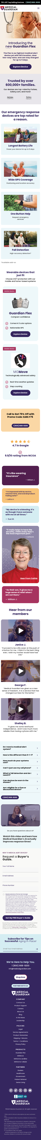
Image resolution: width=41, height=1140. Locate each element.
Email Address (8, 876)
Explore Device (20, 66)
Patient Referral (20, 1079)
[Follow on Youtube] (30, 1090)
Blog (20, 1015)
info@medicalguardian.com (20, 969)
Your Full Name (8, 866)
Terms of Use (15, 927)
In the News (20, 1018)
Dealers (20, 1070)
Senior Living (20, 1082)
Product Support (20, 1006)
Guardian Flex (20, 1053)
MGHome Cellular (20, 1062)
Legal (20, 1029)
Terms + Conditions (20, 1041)
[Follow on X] (20, 1090)
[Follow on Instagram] (25, 1090)
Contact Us (20, 1003)
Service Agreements (20, 1032)
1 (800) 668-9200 (20, 426)
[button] (18, 917)
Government (20, 1076)
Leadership (21, 1021)
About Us (20, 1012)
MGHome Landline (20, 1059)
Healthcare (20, 1073)
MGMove (20, 1056)
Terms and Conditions (11, 912)
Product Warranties (20, 1035)
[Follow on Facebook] (11, 1090)
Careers (20, 1009)
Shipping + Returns (20, 1038)
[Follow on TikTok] (16, 1090)
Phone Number (8, 885)
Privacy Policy (20, 912)
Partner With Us (20, 986)
